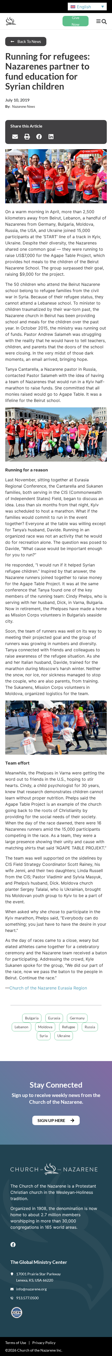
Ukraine (63, 1035)
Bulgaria (32, 1018)
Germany (77, 1018)
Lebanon (21, 1027)
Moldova (45, 1027)
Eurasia (54, 1018)
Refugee (68, 1027)
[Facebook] (13, 1244)
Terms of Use (15, 1342)
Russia (90, 1027)
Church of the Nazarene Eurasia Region (48, 988)
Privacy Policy (43, 1342)
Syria (44, 1035)
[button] (98, 21)
